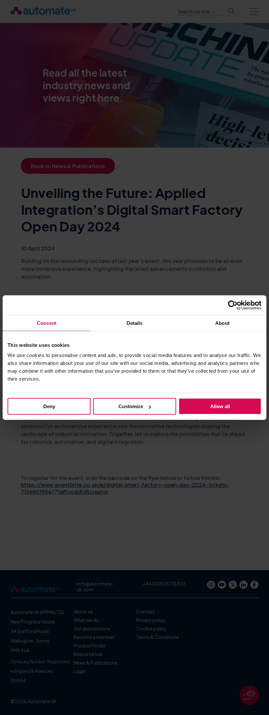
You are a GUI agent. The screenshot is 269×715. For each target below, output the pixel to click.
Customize (130, 406)
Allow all (220, 406)
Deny (49, 406)
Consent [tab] (46, 323)
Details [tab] (135, 323)
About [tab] (222, 323)
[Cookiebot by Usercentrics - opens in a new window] (232, 305)
